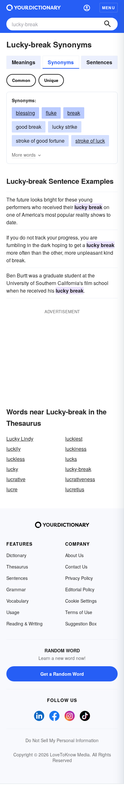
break (73, 112)
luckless (15, 459)
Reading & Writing (24, 623)
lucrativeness (80, 479)
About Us (74, 555)
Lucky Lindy (19, 438)
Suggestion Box (81, 623)
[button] (87, 7)
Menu (108, 7)
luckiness (75, 448)
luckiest (73, 438)
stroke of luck (90, 140)
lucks (71, 459)
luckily (13, 448)
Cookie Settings (81, 601)
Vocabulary (17, 601)
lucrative (15, 479)
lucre (11, 489)
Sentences (99, 62)
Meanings (23, 62)
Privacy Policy (79, 578)
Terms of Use (78, 612)
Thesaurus (17, 566)
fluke (51, 112)
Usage (12, 612)
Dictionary (16, 555)
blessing (25, 112)
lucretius (74, 489)
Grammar (16, 589)
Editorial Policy (79, 589)
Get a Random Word (62, 674)
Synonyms (61, 62)
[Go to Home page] (33, 7)
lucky (12, 469)
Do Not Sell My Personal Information (62, 740)
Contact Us (76, 566)
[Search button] (107, 24)
